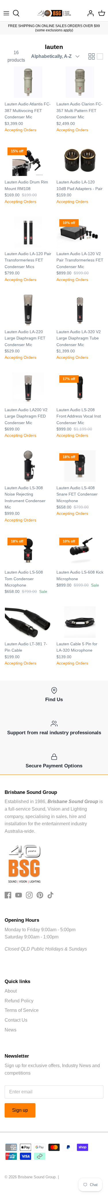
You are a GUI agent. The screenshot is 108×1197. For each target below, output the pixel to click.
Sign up (20, 1110)
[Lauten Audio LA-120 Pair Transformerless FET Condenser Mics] (28, 232)
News (10, 1029)
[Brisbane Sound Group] (54, 13)
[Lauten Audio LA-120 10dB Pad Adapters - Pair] (80, 160)
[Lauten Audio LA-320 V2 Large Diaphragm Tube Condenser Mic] (80, 310)
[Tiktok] (50, 895)
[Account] (89, 13)
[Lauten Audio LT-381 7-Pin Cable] (28, 622)
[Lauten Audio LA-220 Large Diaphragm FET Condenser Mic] (28, 310)
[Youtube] (18, 895)
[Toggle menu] (6, 13)
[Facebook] (8, 895)
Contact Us (16, 1020)
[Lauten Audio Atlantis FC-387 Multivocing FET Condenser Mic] (28, 82)
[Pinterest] (40, 895)
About (11, 991)
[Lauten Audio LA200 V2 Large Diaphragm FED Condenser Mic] (28, 388)
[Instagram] (29, 895)
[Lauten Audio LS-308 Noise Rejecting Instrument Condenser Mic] (28, 466)
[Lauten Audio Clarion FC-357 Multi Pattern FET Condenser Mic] (80, 82)
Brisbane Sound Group (37, 1177)
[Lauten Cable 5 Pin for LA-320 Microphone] (80, 622)
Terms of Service (22, 1010)
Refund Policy (19, 1000)
